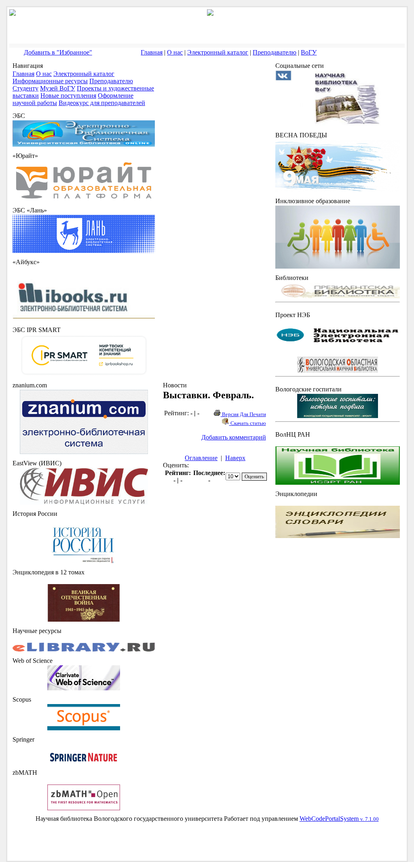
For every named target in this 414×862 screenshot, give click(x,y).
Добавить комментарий (233, 437)
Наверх (235, 457)
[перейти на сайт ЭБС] (84, 144)
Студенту (25, 88)
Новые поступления (68, 95)
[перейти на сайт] (84, 199)
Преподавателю (274, 52)
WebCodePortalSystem (339, 818)
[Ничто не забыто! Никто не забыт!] (337, 189)
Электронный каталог (217, 52)
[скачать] (83, 560)
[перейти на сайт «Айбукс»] (84, 318)
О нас (175, 52)
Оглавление (201, 457)
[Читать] (83, 619)
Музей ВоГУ (57, 88)
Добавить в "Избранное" (58, 52)
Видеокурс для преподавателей (102, 102)
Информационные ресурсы (50, 81)
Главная (152, 52)
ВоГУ (309, 52)
